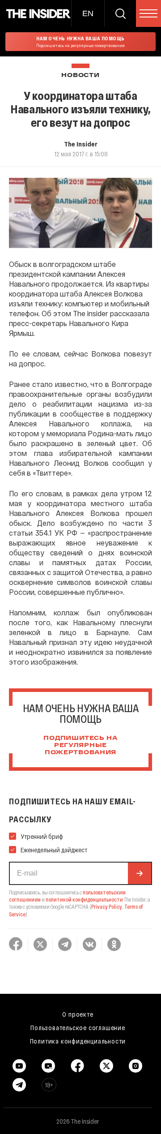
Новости (80, 75)
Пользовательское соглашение (77, 1027)
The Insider (80, 144)
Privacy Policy (106, 906)
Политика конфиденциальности (78, 1041)
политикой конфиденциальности (84, 899)
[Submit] (139, 873)
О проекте (77, 1014)
